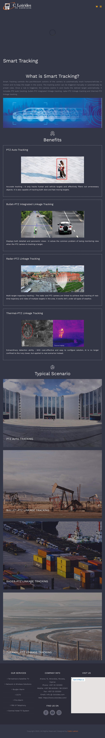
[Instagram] (59, 712)
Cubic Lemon (72, 731)
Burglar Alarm (18, 689)
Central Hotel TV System (18, 711)
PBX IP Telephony (18, 705)
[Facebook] (46, 712)
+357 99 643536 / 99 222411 (56, 688)
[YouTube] (52, 712)
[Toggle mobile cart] (97, 6)
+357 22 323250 (55, 685)
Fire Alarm (18, 700)
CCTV (18, 695)
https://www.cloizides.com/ (55, 698)
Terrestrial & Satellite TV (18, 679)
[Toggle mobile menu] (101, 6)
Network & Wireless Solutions (18, 684)
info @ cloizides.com (55, 694)
